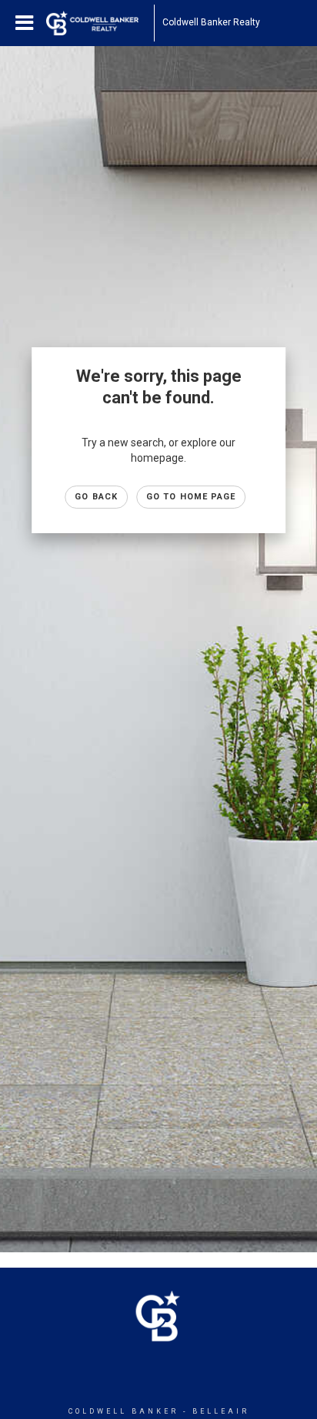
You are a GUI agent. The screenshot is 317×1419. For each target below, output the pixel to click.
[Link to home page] (100, 23)
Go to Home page (191, 497)
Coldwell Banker (123, 1411)
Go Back (96, 497)
